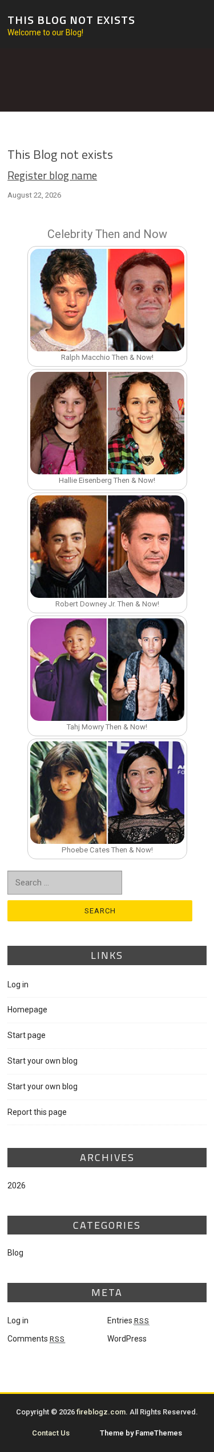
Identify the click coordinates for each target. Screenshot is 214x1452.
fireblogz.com (101, 1412)
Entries (128, 1320)
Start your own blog (42, 1060)
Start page (26, 1035)
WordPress (127, 1338)
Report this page (37, 1112)
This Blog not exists (71, 19)
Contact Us (51, 1433)
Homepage (27, 1009)
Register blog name (52, 175)
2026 (16, 1185)
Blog (15, 1252)
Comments (36, 1338)
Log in (18, 984)
